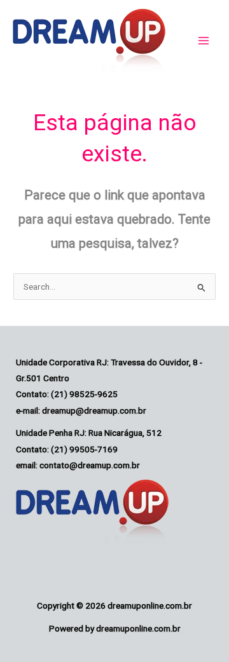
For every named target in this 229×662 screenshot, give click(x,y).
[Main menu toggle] (204, 41)
